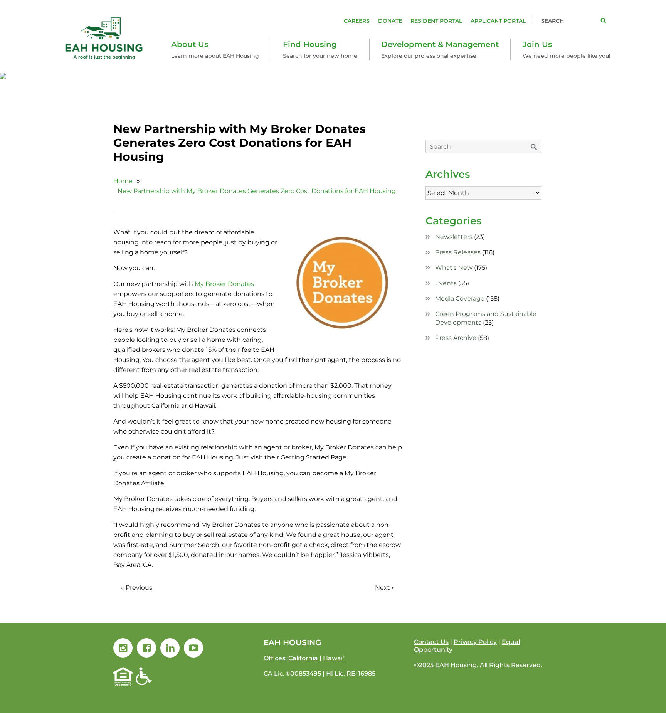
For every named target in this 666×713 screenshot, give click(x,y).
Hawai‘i (334, 658)
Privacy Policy (475, 642)
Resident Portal (436, 21)
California (303, 658)
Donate (390, 21)
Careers (357, 21)
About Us (189, 44)
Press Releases (458, 252)
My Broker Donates (224, 284)
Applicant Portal (498, 21)
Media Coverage (459, 298)
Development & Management (440, 44)
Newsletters (454, 236)
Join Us (537, 44)
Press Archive (455, 337)
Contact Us (431, 642)
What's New (454, 267)
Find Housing (310, 44)
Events (446, 283)
